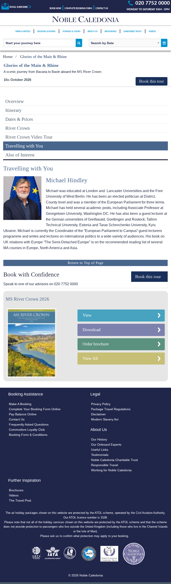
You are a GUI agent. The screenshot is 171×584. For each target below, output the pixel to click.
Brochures (110, 31)
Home (8, 56)
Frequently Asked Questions (29, 424)
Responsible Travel (104, 465)
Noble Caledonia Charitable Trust (114, 460)
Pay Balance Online (23, 414)
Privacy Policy (100, 404)
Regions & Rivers (46, 31)
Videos (152, 31)
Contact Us (102, 8)
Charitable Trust (133, 31)
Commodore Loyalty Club (27, 429)
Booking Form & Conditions (28, 434)
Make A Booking (20, 404)
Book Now (55, 8)
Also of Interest (20, 154)
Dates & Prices (19, 119)
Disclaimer (98, 414)
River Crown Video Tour (29, 136)
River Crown (17, 128)
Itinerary (13, 110)
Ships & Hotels (22, 31)
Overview (14, 101)
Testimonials (99, 455)
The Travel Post (20, 500)
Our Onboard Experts (106, 444)
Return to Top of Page (86, 263)
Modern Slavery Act (104, 419)
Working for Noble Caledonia (111, 470)
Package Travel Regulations (110, 409)
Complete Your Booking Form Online (35, 409)
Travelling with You (24, 145)
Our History (99, 439)
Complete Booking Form (78, 8)
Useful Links (99, 449)
